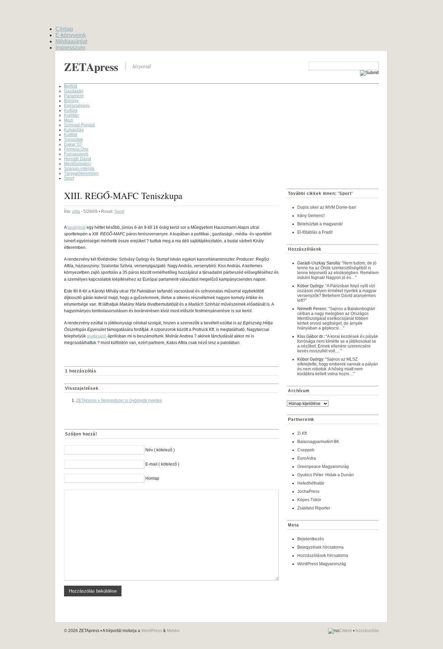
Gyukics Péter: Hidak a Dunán (325, 474)
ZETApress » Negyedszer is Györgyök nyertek (119, 400)
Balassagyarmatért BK (318, 441)
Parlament (73, 95)
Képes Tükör (309, 499)
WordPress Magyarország (321, 563)
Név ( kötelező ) (160, 450)
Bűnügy (71, 100)
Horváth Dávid (77, 158)
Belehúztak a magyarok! (320, 224)
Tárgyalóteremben (81, 173)
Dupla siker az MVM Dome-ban (326, 207)
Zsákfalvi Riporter (313, 508)
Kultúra (71, 110)
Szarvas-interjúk (79, 168)
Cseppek (305, 450)
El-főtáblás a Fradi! (315, 232)
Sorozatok (73, 139)
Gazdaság (73, 91)
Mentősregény (77, 163)
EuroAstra (306, 458)
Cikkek (345, 631)
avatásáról (97, 336)
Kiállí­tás (71, 115)
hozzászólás (367, 631)
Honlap (152, 478)
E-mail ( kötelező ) (162, 464)
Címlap (64, 29)
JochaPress (308, 491)
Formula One (76, 149)
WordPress (151, 630)
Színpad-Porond (79, 125)
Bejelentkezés (310, 539)
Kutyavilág (74, 129)
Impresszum (70, 48)
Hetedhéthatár (310, 483)
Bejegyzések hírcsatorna (320, 547)
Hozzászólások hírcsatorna (322, 555)
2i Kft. (302, 433)
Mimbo (173, 630)
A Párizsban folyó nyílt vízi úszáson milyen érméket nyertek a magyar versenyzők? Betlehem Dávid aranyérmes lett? (337, 293)
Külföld (70, 134)
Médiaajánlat (71, 41)
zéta (76, 211)
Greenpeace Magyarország (323, 466)
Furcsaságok (76, 154)
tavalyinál (76, 227)
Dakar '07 (73, 144)
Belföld (70, 86)
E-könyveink (70, 35)
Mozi (68, 120)
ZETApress (91, 66)
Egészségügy (77, 105)
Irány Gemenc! (311, 215)
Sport (69, 178)
